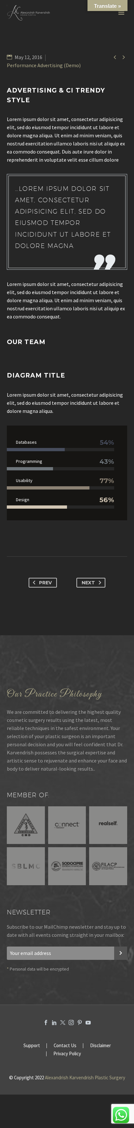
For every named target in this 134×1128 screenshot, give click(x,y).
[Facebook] (45, 1022)
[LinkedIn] (54, 1022)
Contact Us (65, 1045)
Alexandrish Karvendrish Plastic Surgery (85, 1077)
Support (31, 1045)
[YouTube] (88, 1022)
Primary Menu (121, 13)
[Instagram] (71, 1022)
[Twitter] (62, 1022)
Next (88, 583)
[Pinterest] (79, 1022)
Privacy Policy (67, 1053)
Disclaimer (100, 1045)
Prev (45, 583)
